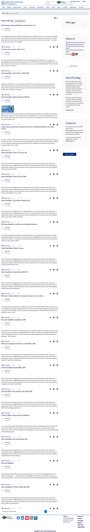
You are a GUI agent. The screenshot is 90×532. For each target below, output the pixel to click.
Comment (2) (7, 71)
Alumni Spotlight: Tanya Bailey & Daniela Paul (15, 200)
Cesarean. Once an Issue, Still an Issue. (13, 49)
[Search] (69, 3)
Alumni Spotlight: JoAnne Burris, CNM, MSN (15, 73)
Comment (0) (7, 47)
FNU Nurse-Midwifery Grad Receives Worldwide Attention (19, 224)
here (79, 134)
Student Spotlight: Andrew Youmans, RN (14, 153)
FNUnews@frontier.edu (71, 130)
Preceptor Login (75, 1)
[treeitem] (77, 66)
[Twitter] (50, 47)
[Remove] (24, 21)
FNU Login (70, 22)
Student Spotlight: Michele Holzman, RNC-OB (15, 97)
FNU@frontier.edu (70, 141)
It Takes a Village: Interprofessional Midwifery (15, 415)
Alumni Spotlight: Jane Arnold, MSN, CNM (14, 439)
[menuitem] (3, 7)
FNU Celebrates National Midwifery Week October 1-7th (18, 25)
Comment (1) (7, 222)
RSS (57, 18)
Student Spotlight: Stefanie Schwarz (12, 248)
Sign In (84, 1)
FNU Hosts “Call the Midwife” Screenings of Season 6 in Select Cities (22, 296)
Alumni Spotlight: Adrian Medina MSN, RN (14, 272)
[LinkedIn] (57, 47)
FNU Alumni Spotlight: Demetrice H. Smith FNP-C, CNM (18, 344)
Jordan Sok (7, 28)
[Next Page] (56, 511)
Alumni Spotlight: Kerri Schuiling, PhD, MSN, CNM (16, 391)
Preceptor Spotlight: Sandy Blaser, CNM (13, 320)
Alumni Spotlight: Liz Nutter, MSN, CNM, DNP (15, 487)
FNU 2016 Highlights (7, 463)
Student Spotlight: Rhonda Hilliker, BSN (13, 368)
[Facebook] (53, 47)
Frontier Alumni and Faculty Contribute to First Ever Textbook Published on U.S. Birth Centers (27, 128)
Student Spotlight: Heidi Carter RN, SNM (13, 176)
